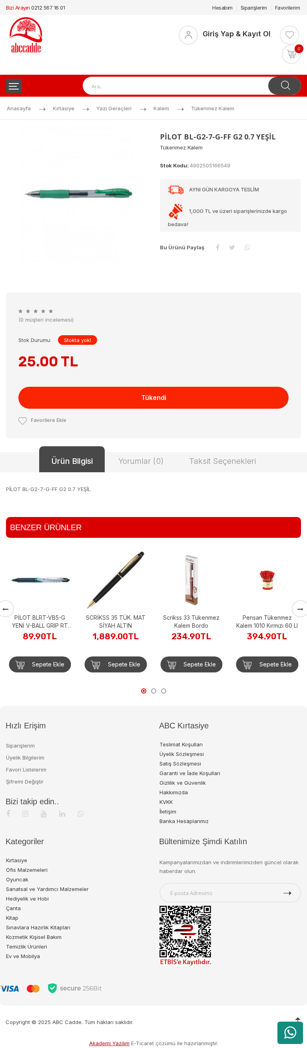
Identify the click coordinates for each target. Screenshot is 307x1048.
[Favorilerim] (289, 35)
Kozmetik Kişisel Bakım (34, 937)
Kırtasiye (63, 108)
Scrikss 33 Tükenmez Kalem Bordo (123, 621)
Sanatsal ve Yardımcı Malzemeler (47, 889)
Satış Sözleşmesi (180, 763)
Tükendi (153, 398)
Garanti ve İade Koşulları (189, 773)
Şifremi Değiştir (25, 781)
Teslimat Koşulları (181, 744)
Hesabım (222, 7)
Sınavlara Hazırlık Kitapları (38, 927)
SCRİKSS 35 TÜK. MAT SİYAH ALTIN (47, 621)
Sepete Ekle (55, 664)
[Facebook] (8, 813)
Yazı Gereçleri (114, 108)
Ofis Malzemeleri (27, 870)
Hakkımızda (173, 792)
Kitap (12, 918)
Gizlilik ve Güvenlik (182, 783)
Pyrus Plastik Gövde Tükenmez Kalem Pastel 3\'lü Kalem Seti (274, 569)
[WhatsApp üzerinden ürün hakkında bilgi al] (290, 1033)
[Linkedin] (62, 813)
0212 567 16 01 (48, 7)
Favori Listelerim (26, 769)
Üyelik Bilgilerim (25, 757)
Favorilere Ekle (48, 420)
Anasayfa (19, 108)
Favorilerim (287, 7)
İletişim (167, 811)
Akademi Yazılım (109, 1043)
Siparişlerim (254, 7)
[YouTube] (44, 813)
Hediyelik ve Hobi (27, 898)
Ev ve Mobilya (23, 956)
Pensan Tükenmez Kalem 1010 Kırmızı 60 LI (198, 621)
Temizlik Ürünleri (26, 946)
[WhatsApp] (81, 813)
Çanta (13, 908)
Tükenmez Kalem (212, 108)
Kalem (161, 108)
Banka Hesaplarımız (184, 821)
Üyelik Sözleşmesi (181, 754)
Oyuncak (17, 879)
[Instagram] (25, 813)
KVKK (166, 802)
